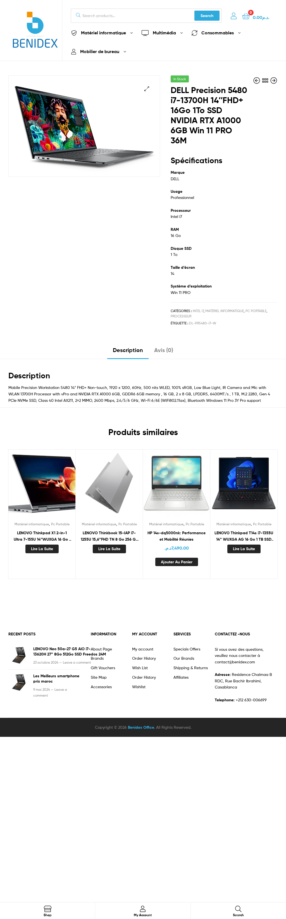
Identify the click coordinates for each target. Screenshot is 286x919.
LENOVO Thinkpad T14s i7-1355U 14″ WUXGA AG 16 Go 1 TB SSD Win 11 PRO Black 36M (243, 536)
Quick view (42, 486)
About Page (101, 649)
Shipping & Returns (190, 667)
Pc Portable (256, 311)
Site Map (99, 677)
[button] (146, 88)
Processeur (181, 316)
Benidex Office (141, 727)
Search (207, 15)
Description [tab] (128, 349)
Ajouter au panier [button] (176, 561)
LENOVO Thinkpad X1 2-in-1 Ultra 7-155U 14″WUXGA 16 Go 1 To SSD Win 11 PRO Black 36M (42, 536)
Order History (144, 658)
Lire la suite (42, 548)
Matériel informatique (224, 311)
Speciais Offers (186, 649)
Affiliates (181, 677)
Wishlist (139, 686)
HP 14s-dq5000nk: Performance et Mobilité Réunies (176, 536)
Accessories (101, 686)
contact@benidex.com (235, 661)
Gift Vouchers (103, 667)
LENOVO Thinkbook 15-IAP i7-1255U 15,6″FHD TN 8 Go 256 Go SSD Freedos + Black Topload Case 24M (109, 536)
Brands (97, 658)
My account (142, 649)
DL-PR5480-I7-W (202, 323)
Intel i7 (198, 311)
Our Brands (183, 658)
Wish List (140, 667)
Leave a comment (77, 662)
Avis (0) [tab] (163, 349)
